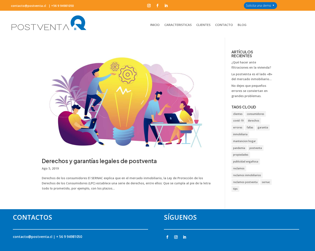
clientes (238, 114)
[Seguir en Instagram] (149, 5)
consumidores (255, 114)
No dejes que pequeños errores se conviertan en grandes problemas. (249, 91)
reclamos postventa (245, 182)
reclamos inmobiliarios (247, 175)
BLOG (242, 25)
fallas (250, 127)
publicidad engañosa (245, 161)
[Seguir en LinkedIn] (166, 5)
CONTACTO (224, 25)
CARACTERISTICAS (178, 25)
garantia (263, 127)
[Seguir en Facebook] (157, 5)
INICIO (155, 25)
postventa (255, 148)
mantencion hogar (244, 141)
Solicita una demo (258, 5)
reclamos (238, 168)
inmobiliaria (240, 134)
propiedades (240, 154)
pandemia (239, 148)
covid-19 (238, 120)
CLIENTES (203, 25)
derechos (253, 120)
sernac (266, 182)
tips (235, 189)
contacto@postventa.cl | (34, 236)
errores (237, 127)
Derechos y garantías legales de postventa (99, 160)
